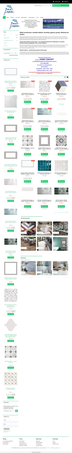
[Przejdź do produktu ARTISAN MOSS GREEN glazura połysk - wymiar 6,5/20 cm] (61, 193)
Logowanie (38, 441)
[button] (27, 104)
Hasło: (4, 424)
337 (66, 212)
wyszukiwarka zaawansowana (13, 55)
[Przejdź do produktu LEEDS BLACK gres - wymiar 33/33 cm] (27, 140)
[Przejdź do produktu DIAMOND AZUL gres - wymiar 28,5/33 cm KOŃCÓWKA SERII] (61, 86)
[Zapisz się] (16, 411)
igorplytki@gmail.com (57, 447)
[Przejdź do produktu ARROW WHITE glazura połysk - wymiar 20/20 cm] (27, 113)
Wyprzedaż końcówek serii (8, 40)
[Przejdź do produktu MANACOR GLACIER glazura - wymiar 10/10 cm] (44, 165)
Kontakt (54, 442)
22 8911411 (49, 447)
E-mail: (4, 419)
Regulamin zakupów (23, 445)
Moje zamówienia (39, 442)
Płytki (5, 35)
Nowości (5, 43)
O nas (54, 441)
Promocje (5, 45)
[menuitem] (8, 17)
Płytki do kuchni (23, 232)
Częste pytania (22, 442)
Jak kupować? (21, 441)
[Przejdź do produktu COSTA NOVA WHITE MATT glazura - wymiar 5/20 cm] (61, 113)
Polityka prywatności (23, 443)
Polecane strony (56, 443)
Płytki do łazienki (40, 232)
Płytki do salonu (56, 232)
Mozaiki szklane (6, 37)
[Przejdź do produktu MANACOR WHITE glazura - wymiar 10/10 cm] (61, 165)
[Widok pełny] (67, 77)
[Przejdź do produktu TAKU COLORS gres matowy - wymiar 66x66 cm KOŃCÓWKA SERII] (44, 86)
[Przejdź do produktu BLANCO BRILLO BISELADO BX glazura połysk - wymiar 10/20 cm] (27, 165)
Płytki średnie (39, 272)
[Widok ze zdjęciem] (65, 77)
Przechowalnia (38, 443)
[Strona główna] (9, 10)
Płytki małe (23, 272)
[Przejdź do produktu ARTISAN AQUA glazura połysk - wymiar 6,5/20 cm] (44, 113)
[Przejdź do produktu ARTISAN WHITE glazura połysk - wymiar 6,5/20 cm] (27, 86)
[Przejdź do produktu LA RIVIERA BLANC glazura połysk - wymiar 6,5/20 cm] (27, 193)
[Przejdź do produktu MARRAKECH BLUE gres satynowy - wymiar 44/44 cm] (61, 140)
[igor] (36, 24)
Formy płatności (6, 442)
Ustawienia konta (39, 445)
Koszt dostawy (5, 443)
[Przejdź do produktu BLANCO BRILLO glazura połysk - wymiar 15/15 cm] (44, 140)
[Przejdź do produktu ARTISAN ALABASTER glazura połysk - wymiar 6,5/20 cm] (44, 193)
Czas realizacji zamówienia (8, 441)
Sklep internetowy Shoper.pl (36, 452)
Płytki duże (55, 272)
